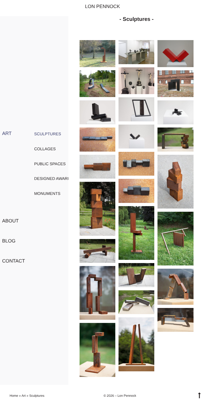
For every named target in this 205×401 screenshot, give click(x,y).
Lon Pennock (102, 6)
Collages (45, 149)
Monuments (47, 193)
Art (7, 133)
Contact (13, 261)
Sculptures (47, 134)
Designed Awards (53, 178)
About (10, 220)
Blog (8, 241)
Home (14, 396)
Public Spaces (50, 164)
